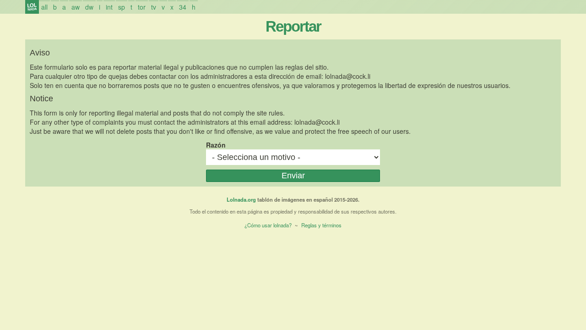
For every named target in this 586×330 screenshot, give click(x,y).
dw (89, 6)
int (109, 6)
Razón (216, 144)
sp (121, 6)
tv (153, 6)
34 (182, 6)
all (44, 6)
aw (75, 6)
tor (142, 6)
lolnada (32, 7)
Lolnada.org (241, 199)
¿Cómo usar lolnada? (268, 225)
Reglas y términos (321, 225)
